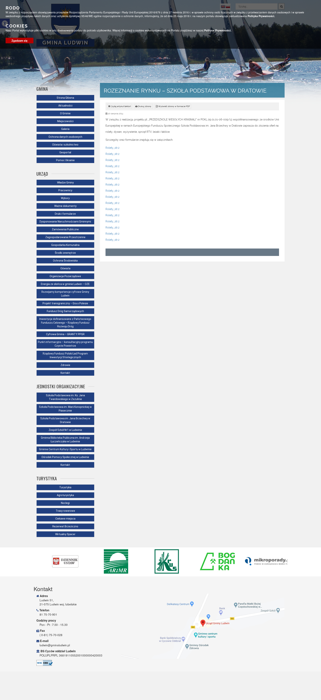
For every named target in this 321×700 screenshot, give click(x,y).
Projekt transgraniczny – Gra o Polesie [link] (65, 303)
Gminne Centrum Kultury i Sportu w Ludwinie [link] (65, 449)
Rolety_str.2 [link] (112, 147)
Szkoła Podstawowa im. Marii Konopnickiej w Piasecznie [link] (65, 408)
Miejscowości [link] (65, 121)
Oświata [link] (65, 268)
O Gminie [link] (65, 113)
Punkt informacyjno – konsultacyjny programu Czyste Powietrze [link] (65, 344)
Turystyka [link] (65, 487)
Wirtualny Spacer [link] (65, 534)
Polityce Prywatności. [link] (217, 30)
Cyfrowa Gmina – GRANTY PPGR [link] (65, 334)
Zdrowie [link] (65, 365)
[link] (143, 106)
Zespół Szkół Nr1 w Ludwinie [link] (65, 429)
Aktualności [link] (65, 105)
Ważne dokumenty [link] (65, 205)
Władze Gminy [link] (65, 182)
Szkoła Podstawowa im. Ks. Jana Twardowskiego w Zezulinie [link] (65, 397)
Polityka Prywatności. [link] (261, 16)
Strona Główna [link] (65, 97)
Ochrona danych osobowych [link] (65, 136)
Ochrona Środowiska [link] (65, 260)
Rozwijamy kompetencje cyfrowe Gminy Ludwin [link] (65, 293)
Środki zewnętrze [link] (65, 252)
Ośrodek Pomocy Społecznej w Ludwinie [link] (65, 457)
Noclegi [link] (65, 502)
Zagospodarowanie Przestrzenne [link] (65, 237)
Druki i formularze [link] (65, 213)
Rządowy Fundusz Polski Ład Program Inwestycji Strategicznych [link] (65, 355)
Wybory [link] (65, 198)
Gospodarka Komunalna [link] (65, 244)
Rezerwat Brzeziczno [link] (65, 526)
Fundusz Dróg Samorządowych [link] (65, 311)
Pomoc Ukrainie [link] (65, 160)
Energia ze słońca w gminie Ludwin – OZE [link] (65, 284)
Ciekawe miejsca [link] (65, 518)
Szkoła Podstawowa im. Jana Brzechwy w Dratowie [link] (65, 420)
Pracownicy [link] (65, 190)
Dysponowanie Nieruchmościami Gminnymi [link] (65, 221)
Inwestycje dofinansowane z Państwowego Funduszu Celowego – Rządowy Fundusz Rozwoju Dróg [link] (65, 322)
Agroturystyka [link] (65, 495)
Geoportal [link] (65, 152)
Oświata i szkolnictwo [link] (65, 144)
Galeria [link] (65, 129)
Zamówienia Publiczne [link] (65, 229)
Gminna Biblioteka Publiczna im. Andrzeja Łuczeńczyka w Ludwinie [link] (65, 439)
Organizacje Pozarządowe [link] (65, 276)
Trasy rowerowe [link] (65, 510)
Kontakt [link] (65, 372)
